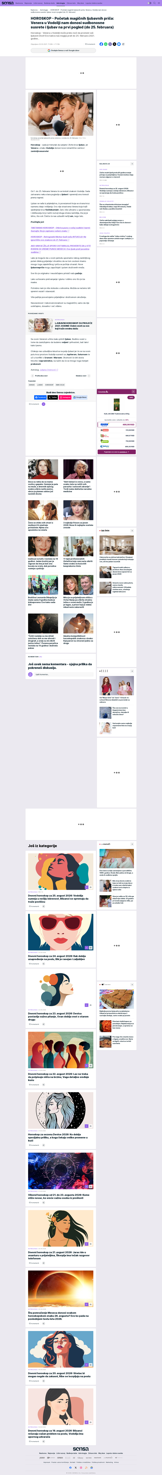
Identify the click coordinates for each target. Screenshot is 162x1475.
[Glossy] (80, 1457)
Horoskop (49, 385)
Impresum (47, 1462)
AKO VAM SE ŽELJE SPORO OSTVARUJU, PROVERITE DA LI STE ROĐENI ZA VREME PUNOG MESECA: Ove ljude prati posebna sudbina (61, 249)
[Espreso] (60, 1457)
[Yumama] (108, 1457)
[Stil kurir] (74, 1457)
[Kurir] (42, 1457)
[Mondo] (51, 1457)
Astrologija (44, 10)
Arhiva (116, 1462)
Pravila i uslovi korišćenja (60, 1462)
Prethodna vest (41, 376)
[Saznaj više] (132, 530)
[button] (90, 44)
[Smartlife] (97, 1457)
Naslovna (34, 10)
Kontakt (72, 1462)
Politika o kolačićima (83, 1462)
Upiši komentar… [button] (42, 674)
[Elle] (67, 1457)
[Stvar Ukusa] (118, 1457)
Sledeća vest (81, 376)
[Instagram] (81, 1467)
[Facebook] (70, 1467)
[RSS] (86, 1467)
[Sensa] (8, 3)
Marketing (109, 1462)
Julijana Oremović (48, 370)
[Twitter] (76, 1467)
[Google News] (91, 1467)
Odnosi (32, 385)
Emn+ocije (60, 385)
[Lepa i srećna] (88, 1457)
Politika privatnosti (98, 1462)
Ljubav (40, 385)
